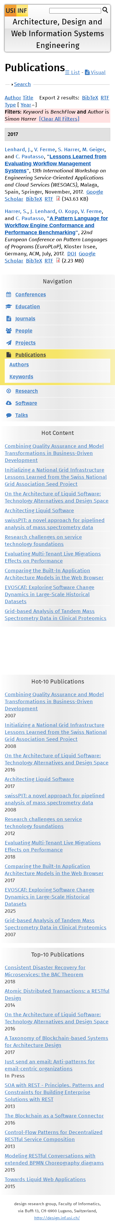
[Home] (16, 10)
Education (27, 307)
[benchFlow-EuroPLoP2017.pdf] (58, 261)
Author (13, 98)
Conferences (30, 294)
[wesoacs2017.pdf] (58, 199)
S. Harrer (68, 149)
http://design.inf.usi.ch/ (57, 1218)
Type (10, 105)
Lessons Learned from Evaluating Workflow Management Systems (55, 164)
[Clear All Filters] (59, 119)
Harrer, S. (16, 211)
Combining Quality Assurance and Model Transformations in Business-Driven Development (54, 453)
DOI (71, 254)
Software (26, 403)
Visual (97, 72)
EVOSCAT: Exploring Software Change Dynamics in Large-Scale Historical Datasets (49, 594)
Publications (30, 355)
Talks (21, 415)
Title (28, 98)
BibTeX (90, 98)
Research (26, 391)
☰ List (72, 72)
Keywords (21, 377)
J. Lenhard (42, 211)
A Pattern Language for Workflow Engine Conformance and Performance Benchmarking (56, 225)
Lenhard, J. (18, 149)
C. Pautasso (30, 156)
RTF (105, 98)
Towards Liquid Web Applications (45, 1179)
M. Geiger (93, 149)
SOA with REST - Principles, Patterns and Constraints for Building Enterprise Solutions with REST (54, 1092)
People (23, 331)
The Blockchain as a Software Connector (54, 1116)
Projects (25, 343)
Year (26, 105)
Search (22, 84)
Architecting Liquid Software (39, 510)
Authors (19, 365)
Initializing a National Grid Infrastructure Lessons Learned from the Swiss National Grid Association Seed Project (56, 477)
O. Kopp (68, 211)
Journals (25, 319)
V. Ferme (44, 149)
